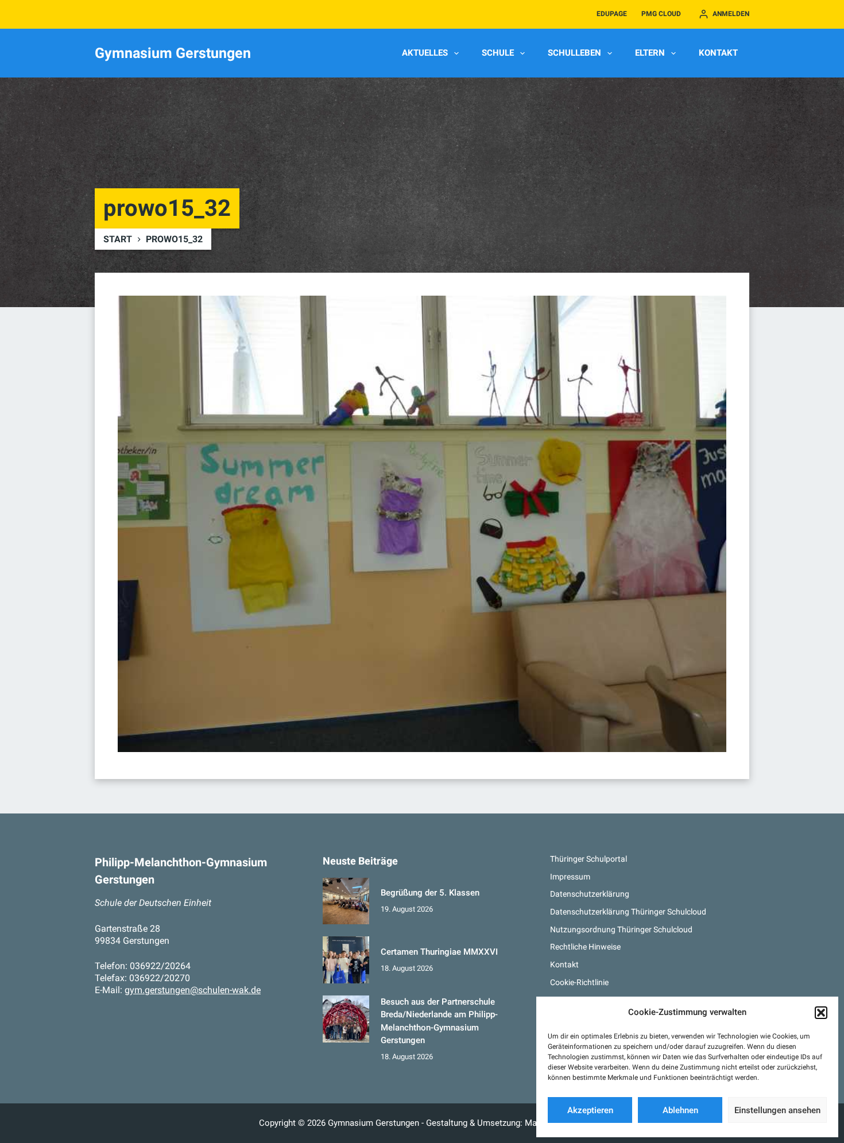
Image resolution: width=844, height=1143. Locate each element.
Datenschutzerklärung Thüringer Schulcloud (628, 911)
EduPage (612, 14)
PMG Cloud (661, 14)
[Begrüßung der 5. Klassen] (346, 901)
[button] (821, 1012)
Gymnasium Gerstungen (173, 53)
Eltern (650, 53)
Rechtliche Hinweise (585, 946)
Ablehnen (680, 1110)
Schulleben (574, 53)
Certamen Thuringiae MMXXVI (439, 952)
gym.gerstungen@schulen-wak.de (193, 990)
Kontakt (718, 53)
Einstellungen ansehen (777, 1110)
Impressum (570, 876)
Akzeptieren (590, 1110)
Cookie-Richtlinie (579, 982)
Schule (498, 53)
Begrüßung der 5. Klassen (430, 893)
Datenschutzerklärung (589, 893)
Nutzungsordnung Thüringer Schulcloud (621, 929)
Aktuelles (425, 53)
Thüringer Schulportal (588, 858)
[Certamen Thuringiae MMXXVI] (346, 959)
